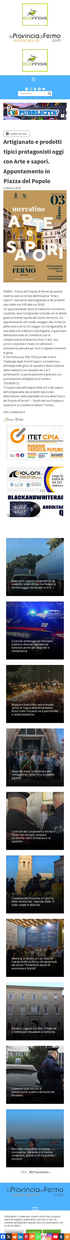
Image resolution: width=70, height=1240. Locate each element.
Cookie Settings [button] (14, 1232)
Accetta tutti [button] (34, 1232)
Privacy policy (52, 1232)
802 (31, 1172)
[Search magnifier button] (49, 93)
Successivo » (42, 1172)
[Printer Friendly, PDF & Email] (13, 419)
